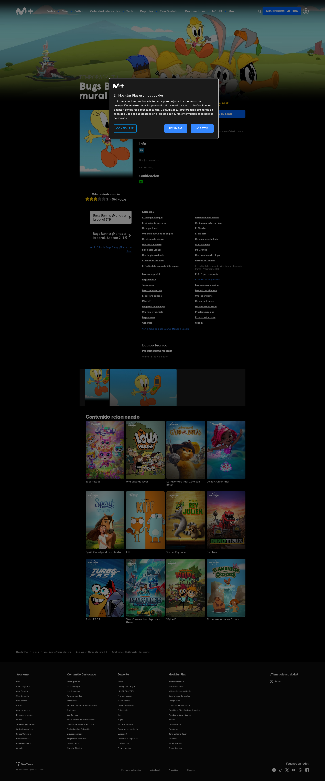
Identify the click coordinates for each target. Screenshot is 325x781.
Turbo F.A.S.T (93, 619)
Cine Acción (21, 701)
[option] (97, 387)
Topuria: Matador (126, 724)
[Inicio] (24, 11)
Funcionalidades (176, 686)
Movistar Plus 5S (74, 748)
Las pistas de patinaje (153, 306)
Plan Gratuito (169, 11)
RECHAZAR (176, 128)
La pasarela (148, 317)
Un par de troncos (204, 301)
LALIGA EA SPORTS (126, 691)
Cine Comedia (22, 696)
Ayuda (277, 681)
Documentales (195, 11)
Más (231, 11)
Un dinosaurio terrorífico (208, 223)
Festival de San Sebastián (78, 729)
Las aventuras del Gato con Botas (183, 483)
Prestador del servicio (131, 770)
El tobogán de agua (152, 217)
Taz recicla (148, 285)
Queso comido (202, 244)
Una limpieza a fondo (153, 255)
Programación (124, 748)
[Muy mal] (87, 199)
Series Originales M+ (25, 724)
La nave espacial (151, 274)
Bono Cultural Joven (178, 734)
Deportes (146, 11)
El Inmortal (72, 701)
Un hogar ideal (150, 228)
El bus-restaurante (205, 317)
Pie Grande (201, 249)
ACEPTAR (202, 128)
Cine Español (22, 691)
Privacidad (173, 770)
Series (51, 11)
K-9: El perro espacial (207, 274)
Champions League (126, 686)
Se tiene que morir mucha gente (82, 705)
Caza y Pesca (73, 743)
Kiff (128, 552)
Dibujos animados (75, 734)
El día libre (201, 233)
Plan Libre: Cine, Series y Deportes (184, 710)
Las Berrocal (73, 715)
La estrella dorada (152, 290)
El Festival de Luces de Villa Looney (160, 266)
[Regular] (95, 199)
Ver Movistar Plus (176, 682)
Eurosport (122, 734)
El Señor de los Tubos (153, 260)
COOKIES (190, 770)
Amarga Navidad (74, 696)
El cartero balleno (152, 295)
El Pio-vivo (200, 228)
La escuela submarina (207, 285)
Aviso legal (155, 770)
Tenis (129, 11)
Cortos (19, 705)
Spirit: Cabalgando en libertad (104, 552)
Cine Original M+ (23, 686)
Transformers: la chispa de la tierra (143, 621)
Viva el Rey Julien (176, 552)
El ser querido (73, 682)
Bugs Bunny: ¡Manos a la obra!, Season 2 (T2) (110, 236)
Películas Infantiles (24, 715)
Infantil (217, 11)
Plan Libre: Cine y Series (180, 715)
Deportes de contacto (128, 729)
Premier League (125, 696)
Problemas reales (204, 312)
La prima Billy (149, 279)
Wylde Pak (172, 619)
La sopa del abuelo (205, 260)
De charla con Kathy (206, 306)
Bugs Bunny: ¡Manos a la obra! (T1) (109, 217)
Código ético (174, 701)
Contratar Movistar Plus (179, 705)
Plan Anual (173, 729)
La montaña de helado (207, 217)
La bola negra (73, 686)
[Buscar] (259, 11)
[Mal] (91, 199)
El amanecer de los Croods (223, 619)
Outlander (72, 710)
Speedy (199, 322)
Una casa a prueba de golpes (157, 233)
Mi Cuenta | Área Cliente (180, 691)
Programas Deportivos (77, 738)
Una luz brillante (204, 295)
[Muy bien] (103, 199)
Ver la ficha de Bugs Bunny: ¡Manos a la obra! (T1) (168, 328)
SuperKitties (93, 481)
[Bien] (99, 199)
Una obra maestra (151, 244)
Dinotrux (212, 552)
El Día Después (124, 701)
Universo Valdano (126, 705)
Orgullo (19, 748)
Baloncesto (123, 710)
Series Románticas (24, 729)
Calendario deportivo (105, 11)
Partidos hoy (123, 743)
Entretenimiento (23, 743)
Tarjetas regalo (175, 743)
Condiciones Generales (179, 696)
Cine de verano (23, 710)
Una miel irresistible (152, 312)
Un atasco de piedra (153, 239)
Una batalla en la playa (207, 255)
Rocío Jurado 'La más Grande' (81, 719)
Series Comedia (23, 734)
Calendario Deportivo (128, 738)
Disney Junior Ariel (218, 481)
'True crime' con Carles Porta (80, 724)
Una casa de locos (137, 481)
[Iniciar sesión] (306, 11)
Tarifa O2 (173, 738)
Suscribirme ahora (282, 11)
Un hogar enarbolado (206, 239)
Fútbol (78, 11)
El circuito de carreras (154, 223)
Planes (172, 719)
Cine (65, 11)
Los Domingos (73, 691)
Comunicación (175, 748)
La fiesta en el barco (206, 290)
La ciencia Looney (151, 249)
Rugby (120, 719)
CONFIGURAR (125, 128)
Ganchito (147, 322)
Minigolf (146, 301)
